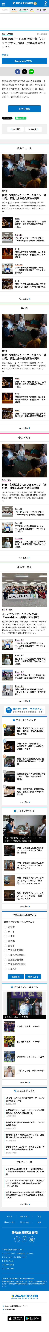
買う (32, 10)
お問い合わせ (9, 1261)
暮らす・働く (41, 10)
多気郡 (11, 941)
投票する (16, 976)
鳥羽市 (11, 931)
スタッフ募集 (9, 1268)
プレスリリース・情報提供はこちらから (18, 1253)
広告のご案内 (9, 1265)
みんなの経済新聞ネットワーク (24, 1297)
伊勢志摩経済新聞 (22, 3)
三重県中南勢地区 (17, 955)
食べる (14, 10)
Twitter (24, 1239)
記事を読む (24, 108)
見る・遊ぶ (23, 10)
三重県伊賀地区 (15, 959)
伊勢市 (11, 927)
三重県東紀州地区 (17, 964)
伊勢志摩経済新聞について (14, 1250)
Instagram (32, 1239)
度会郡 (11, 945)
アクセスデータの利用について (15, 1257)
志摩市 (11, 936)
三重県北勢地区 (15, 950)
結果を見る (33, 976)
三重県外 (12, 969)
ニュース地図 (7, 34)
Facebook (17, 1239)
